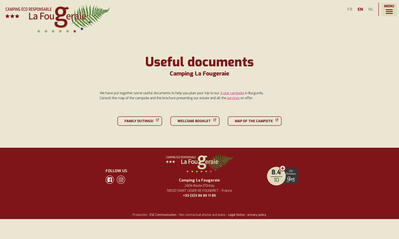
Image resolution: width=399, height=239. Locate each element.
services (233, 98)
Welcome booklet (194, 121)
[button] (389, 9)
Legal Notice (236, 215)
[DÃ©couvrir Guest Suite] (291, 179)
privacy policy (257, 215)
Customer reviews (283, 168)
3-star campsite (232, 93)
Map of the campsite (254, 121)
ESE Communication (163, 215)
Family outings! (138, 121)
